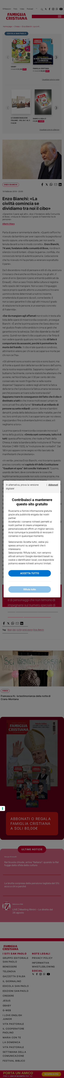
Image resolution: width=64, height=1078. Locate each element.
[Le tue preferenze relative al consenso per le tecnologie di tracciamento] (2, 808)
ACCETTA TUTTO (29, 573)
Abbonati (53, 484)
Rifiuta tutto (29, 589)
